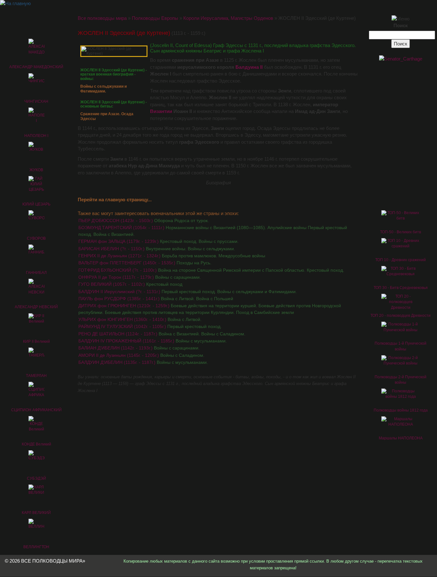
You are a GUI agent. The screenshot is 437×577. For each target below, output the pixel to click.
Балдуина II (249, 67)
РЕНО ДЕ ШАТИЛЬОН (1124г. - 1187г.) (161, 333)
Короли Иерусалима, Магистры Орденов (228, 18)
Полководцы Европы (155, 18)
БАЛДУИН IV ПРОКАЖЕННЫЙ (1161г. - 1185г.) (152, 340)
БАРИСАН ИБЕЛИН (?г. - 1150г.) (156, 248)
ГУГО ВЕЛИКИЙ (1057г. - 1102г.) (130, 284)
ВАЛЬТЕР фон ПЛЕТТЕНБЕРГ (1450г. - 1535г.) (144, 262)
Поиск (400, 25)
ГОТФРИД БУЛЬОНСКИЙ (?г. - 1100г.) (211, 270)
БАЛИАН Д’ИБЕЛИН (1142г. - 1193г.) (139, 347)
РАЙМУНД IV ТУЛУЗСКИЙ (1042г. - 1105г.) (150, 326)
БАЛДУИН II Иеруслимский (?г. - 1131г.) (187, 291)
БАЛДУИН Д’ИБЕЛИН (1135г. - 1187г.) (143, 362)
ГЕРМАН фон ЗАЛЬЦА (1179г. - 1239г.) (158, 241)
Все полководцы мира (102, 18)
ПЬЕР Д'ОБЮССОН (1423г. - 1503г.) (143, 220)
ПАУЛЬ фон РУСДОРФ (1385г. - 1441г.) (155, 298)
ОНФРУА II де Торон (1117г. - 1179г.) (139, 277)
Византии (161, 111)
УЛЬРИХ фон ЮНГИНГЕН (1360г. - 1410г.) (140, 319)
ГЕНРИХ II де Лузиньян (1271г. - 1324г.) (171, 255)
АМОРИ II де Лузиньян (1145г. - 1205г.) (141, 355)
